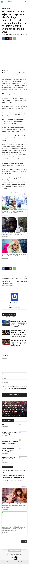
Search (3, 539)
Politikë (4, 403)
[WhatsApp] (14, 38)
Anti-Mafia (7, 6)
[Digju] (23, 426)
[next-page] (5, 350)
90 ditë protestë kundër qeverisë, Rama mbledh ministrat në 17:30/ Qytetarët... (9, 450)
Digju (3, 424)
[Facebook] (3, 38)
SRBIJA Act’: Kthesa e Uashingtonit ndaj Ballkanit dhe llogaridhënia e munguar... (10, 441)
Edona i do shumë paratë (16, 480)
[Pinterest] (10, 38)
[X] (7, 38)
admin (4, 470)
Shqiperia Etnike (8, 34)
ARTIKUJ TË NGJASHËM (9, 314)
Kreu (3, 6)
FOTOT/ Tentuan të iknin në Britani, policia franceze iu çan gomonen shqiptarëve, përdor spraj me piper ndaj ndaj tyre (8, 283)
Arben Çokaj (6, 480)
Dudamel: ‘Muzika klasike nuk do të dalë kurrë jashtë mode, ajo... (9, 459)
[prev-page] (3, 350)
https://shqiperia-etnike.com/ (14, 305)
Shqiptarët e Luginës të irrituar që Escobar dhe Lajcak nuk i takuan (21, 280)
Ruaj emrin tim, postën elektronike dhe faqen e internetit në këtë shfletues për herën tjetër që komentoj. (14, 388)
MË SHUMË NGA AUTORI (9, 317)
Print (8, 8)
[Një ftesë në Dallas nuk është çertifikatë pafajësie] (23, 434)
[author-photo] (14, 300)
